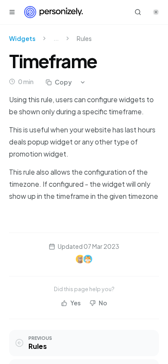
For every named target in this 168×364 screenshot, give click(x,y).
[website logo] (53, 12)
